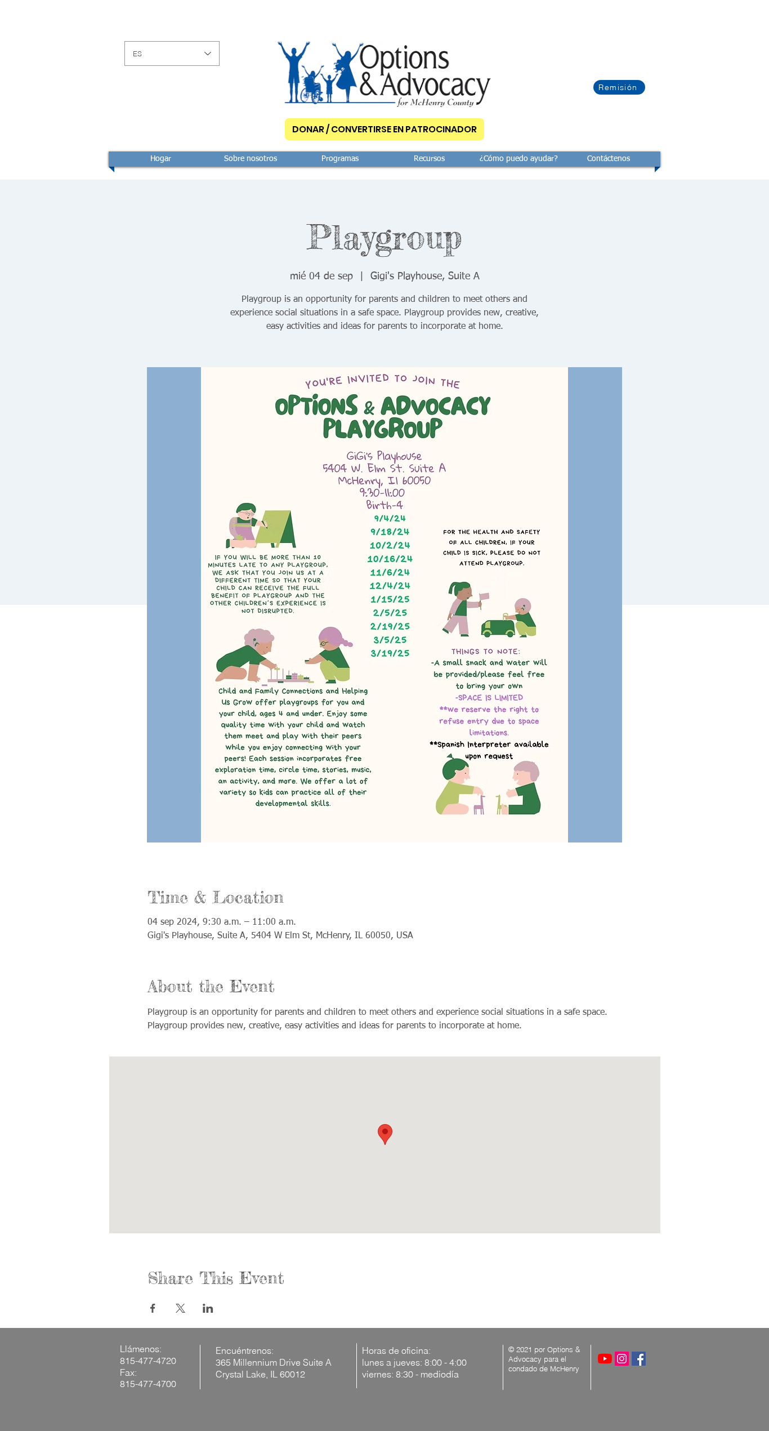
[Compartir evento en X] (180, 1308)
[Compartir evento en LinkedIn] (208, 1308)
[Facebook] (639, 1359)
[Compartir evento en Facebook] (152, 1308)
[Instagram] (622, 1359)
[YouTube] (605, 1359)
